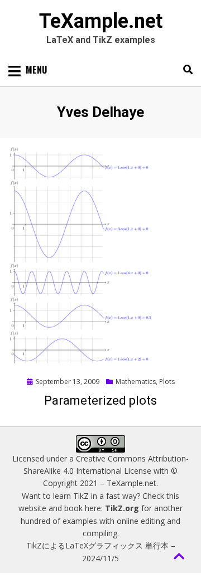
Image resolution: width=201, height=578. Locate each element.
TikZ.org (122, 508)
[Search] (185, 70)
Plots (167, 381)
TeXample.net (100, 21)
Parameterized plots (100, 400)
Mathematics (136, 381)
